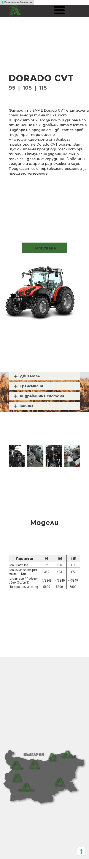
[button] (59, 10)
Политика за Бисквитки (18, 2)
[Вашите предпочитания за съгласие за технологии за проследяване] (81, 851)
